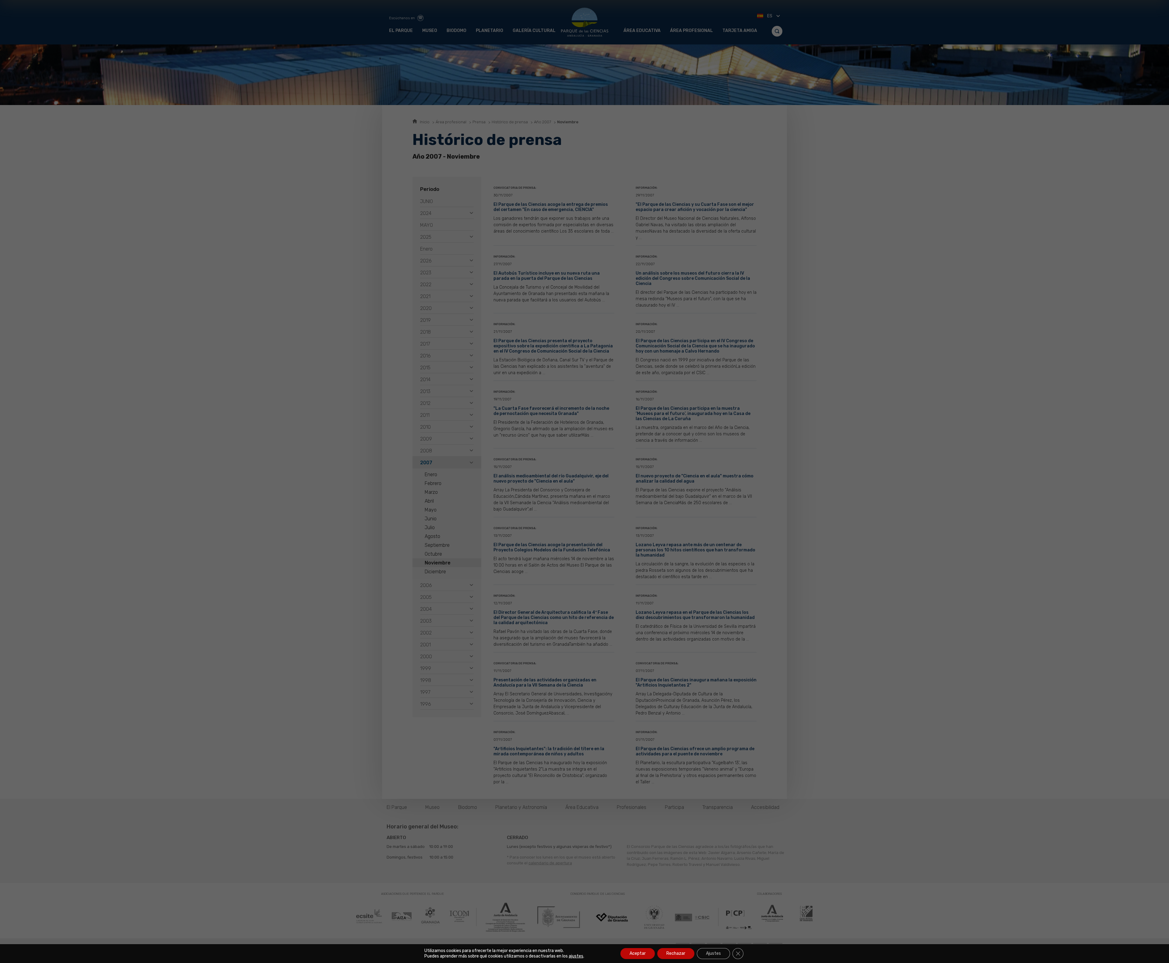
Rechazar (675, 953)
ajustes (576, 956)
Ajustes (713, 953)
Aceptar (638, 953)
